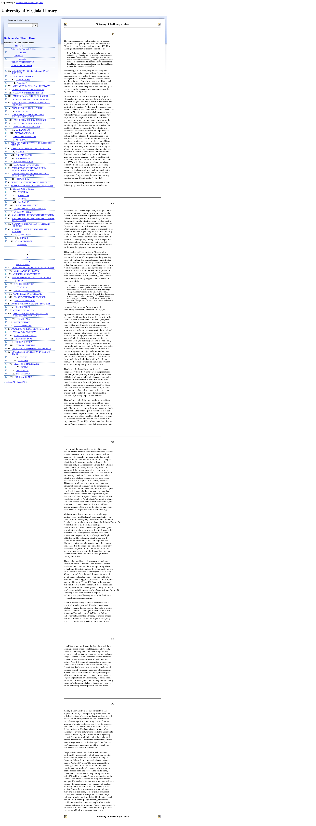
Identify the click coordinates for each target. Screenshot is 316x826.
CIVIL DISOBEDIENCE (23, 284)
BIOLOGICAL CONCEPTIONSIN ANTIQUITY (31, 182)
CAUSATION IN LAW (23, 212)
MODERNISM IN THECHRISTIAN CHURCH (31, 278)
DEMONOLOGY (23, 374)
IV (27, 258)
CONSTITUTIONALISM (23, 310)
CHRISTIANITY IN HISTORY (26, 271)
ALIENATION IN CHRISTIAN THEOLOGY (31, 86)
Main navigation (35, 2)
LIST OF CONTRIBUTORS (22, 62)
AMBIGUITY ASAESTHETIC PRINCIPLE (30, 96)
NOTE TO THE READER (21, 66)
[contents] (22, 59)
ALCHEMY (22, 83)
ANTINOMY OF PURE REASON (27, 123)
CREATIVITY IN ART (24, 339)
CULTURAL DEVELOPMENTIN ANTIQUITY (31, 349)
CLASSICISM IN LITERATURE (27, 291)
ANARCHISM (22, 111)
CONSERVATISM (22, 307)
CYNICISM (23, 361)
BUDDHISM (23, 192)
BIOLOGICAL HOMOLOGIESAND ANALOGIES (32, 186)
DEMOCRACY (22, 371)
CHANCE (24, 238)
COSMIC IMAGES (22, 322)
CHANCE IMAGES (23, 241)
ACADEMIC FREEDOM (23, 76)
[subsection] (22, 245)
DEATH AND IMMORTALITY (26, 364)
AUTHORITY (22, 152)
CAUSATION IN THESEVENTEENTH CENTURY (33, 215)
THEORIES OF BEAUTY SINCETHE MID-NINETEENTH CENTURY (30, 175)
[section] (23, 52)
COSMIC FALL (23, 319)
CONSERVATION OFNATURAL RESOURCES (30, 304)
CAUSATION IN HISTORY (26, 205)
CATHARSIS (23, 199)
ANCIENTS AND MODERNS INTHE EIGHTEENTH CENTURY (28, 116)
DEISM (24, 367)
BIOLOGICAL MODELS (23, 189)
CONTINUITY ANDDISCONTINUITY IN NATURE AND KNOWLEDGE (30, 315)
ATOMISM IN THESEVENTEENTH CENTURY (31, 149)
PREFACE (18, 56)
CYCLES (23, 357)
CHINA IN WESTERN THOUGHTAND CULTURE (33, 268)
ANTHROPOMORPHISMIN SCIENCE (30, 120)
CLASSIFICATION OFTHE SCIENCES (30, 297)
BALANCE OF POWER (23, 162)
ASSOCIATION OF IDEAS (24, 137)
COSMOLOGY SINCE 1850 (24, 332)
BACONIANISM (23, 158)
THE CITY (22, 281)
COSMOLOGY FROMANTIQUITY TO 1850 (30, 329)
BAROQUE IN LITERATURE (26, 165)
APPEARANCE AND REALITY (26, 127)
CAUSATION (23, 202)
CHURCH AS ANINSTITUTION (26, 274)
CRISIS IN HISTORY (24, 342)
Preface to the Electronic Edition (23, 49)
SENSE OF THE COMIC (24, 301)
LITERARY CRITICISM (25, 345)
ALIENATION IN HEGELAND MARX (28, 90)
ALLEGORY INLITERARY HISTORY (29, 93)
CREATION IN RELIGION (25, 336)
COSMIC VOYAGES (22, 326)
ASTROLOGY (22, 140)
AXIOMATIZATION (24, 155)
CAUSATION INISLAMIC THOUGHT (30, 209)
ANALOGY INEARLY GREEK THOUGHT (31, 99)
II (29, 251)
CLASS (23, 287)
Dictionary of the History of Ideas (19, 38)
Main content (22, 2)
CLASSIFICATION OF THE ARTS (27, 294)
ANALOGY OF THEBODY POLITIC (27, 108)
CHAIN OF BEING (23, 235)
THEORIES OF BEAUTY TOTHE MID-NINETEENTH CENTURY (29, 169)
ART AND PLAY (23, 130)
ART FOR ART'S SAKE (24, 133)
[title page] (19, 46)
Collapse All (10, 382)
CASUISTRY (23, 196)
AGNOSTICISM (23, 80)
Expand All (21, 382)
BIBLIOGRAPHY (22, 265)
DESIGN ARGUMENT (24, 377)
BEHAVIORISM (22, 179)
